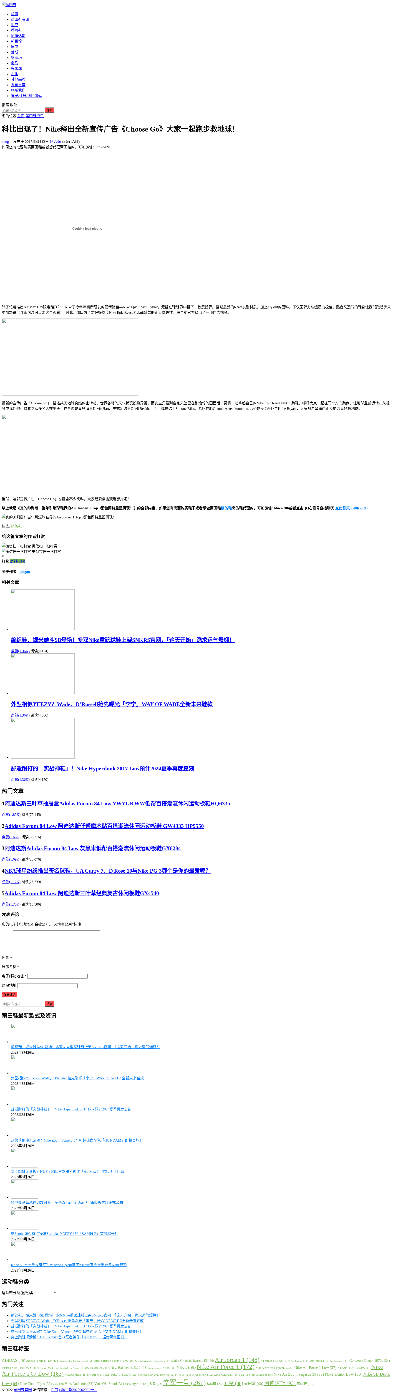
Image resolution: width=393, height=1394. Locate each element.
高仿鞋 (305, 1384)
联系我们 (18, 90)
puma (58, 1384)
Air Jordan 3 (300, 1360)
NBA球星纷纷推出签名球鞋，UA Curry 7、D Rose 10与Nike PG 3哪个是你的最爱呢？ (108, 871)
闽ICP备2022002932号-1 (78, 1390)
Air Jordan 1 (237, 1360)
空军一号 (184, 1382)
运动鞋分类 (11, 1293)
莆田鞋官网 (23, 1390)
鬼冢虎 (16, 68)
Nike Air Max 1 (98, 1374)
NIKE (186, 1367)
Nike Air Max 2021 (151, 1374)
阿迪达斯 (18, 36)
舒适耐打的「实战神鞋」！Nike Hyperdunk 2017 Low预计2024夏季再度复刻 (102, 769)
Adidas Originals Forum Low (152, 1361)
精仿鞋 (226, 508)
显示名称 (10, 967)
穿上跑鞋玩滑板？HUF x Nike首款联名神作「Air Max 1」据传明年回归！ (69, 1171)
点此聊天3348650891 (351, 508)
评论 (7, 958)
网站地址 (9, 985)
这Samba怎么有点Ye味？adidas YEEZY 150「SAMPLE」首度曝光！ (64, 1234)
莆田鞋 (253, 1384)
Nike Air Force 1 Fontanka (274, 1367)
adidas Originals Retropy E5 (192, 1360)
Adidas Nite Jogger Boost (76, 1360)
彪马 (14, 63)
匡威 (14, 47)
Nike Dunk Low (343, 1374)
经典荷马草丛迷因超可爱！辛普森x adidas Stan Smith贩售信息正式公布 (67, 1203)
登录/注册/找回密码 (26, 96)
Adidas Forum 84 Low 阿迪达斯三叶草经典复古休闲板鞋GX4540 (82, 893)
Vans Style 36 (137, 1384)
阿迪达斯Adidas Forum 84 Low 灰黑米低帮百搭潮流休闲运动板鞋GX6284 (93, 848)
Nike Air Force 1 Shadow (354, 1367)
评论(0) (55, 142)
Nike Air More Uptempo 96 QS (185, 1374)
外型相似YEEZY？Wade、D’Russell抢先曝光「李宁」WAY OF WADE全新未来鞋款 (112, 704)
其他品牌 (18, 79)
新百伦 (16, 41)
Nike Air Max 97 (124, 1374)
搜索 (50, 110)
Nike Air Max (75, 1374)
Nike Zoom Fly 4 (36, 1384)
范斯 (14, 52)
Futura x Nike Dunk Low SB (20, 1367)
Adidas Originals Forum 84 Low (113, 1360)
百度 (54, 1390)
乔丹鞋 (16, 30)
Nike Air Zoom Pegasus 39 (299, 1374)
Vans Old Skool (109, 1384)
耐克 (14, 25)
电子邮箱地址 (14, 976)
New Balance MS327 (129, 1367)
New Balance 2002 (97, 1367)
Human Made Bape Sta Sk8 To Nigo (61, 1368)
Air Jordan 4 (319, 1360)
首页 (14, 14)
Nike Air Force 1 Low (315, 1367)
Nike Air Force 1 (225, 1366)
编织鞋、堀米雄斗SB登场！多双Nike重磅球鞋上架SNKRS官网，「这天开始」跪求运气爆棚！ (123, 640)
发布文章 (18, 85)
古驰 (14, 74)
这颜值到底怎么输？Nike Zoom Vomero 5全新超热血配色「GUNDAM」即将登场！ (77, 1140)
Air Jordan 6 (339, 1361)
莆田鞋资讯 (20, 19)
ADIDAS (13, 1360)
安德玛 (16, 58)
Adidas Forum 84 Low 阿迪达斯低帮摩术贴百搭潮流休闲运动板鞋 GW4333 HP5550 (104, 826)
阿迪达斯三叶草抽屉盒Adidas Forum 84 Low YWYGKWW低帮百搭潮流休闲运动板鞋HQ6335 (117, 804)
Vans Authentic (79, 1384)
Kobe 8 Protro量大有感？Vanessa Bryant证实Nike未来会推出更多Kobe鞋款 (69, 1265)
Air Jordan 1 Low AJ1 (275, 1360)
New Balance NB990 (161, 1368)
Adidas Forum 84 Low (42, 1360)
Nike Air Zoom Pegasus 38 (256, 1374)
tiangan (7, 142)
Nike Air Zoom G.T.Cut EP (221, 1374)
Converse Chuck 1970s (369, 1360)
